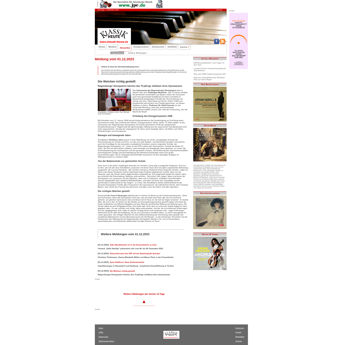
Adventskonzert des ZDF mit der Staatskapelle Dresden (135, 253)
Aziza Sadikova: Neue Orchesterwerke (127, 262)
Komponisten (141, 47)
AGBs (101, 332)
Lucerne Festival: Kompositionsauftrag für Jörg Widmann (210, 69)
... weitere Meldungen (136, 53)
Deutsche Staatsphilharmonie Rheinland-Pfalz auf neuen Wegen (209, 79)
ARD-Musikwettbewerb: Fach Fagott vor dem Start (209, 64)
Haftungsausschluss (106, 341)
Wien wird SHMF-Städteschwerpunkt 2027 (210, 74)
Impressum (239, 328)
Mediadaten (239, 337)
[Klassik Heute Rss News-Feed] (222, 43)
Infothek (172, 47)
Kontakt (238, 332)
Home (102, 47)
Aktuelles (125, 48)
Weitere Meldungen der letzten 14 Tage (144, 294)
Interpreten (158, 47)
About (101, 328)
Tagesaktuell (117, 53)
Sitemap (219, 10)
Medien (112, 47)
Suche (184, 47)
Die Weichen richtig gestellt (122, 271)
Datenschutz (103, 337)
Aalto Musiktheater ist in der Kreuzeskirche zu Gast (133, 245)
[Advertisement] (126, 285)
